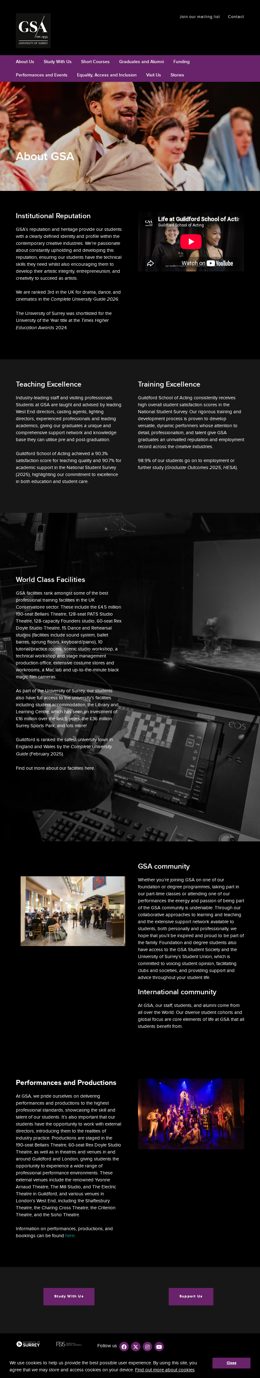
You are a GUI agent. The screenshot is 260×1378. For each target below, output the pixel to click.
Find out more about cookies (165, 1370)
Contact (236, 16)
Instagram (147, 1346)
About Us (25, 61)
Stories (177, 75)
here (89, 768)
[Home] (35, 30)
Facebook (124, 1346)
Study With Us (58, 61)
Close (232, 1363)
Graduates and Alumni (141, 61)
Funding (181, 61)
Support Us (191, 1296)
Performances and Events (42, 75)
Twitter (135, 1346)
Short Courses (95, 61)
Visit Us (153, 75)
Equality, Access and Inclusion (107, 75)
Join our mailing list (199, 16)
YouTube (159, 1346)
